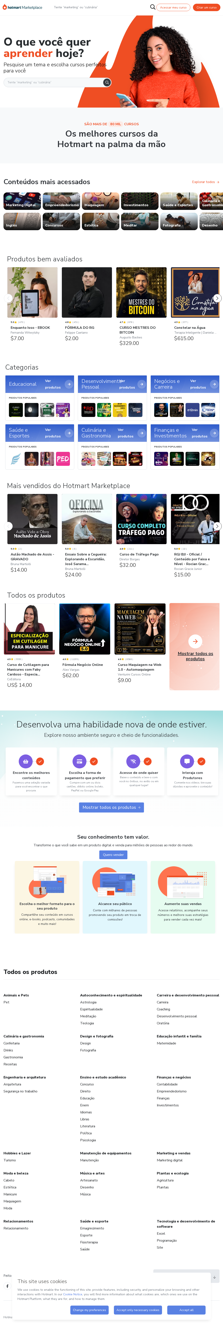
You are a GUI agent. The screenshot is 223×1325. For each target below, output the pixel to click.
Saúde (85, 1249)
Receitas (10, 1064)
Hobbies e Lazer (17, 1153)
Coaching (163, 1009)
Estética (9, 1187)
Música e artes (92, 1173)
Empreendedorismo (172, 1091)
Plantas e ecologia (173, 1173)
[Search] (107, 82)
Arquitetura (12, 1084)
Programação (167, 1240)
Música (85, 1194)
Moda (7, 1208)
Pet (6, 1002)
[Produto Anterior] (8, 294)
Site (160, 1247)
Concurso (87, 1084)
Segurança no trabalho (20, 1091)
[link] (22, 201)
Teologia (87, 1023)
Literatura (87, 1126)
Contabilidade (167, 1084)
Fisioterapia (89, 1242)
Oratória (163, 1023)
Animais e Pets (16, 995)
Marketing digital (170, 1160)
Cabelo (8, 1180)
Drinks (8, 1050)
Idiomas (86, 1112)
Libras (84, 1119)
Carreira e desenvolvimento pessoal (188, 995)
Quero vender (113, 854)
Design (85, 1043)
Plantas (163, 1187)
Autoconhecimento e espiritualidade (111, 995)
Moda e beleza (15, 1173)
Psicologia (88, 1140)
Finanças (163, 1098)
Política (86, 1133)
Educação (87, 1098)
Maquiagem (12, 1201)
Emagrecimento (92, 1228)
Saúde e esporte (94, 1221)
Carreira (162, 1002)
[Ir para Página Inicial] (22, 7)
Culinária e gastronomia (23, 1036)
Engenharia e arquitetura (24, 1077)
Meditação (88, 1016)
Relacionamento (15, 1228)
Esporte (86, 1235)
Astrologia (88, 1002)
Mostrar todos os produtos (109, 807)
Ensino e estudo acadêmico (103, 1077)
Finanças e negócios (174, 1077)
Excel (161, 1233)
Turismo (9, 1160)
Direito (85, 1091)
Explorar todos (203, 182)
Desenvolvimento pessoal (177, 1016)
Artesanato (89, 1180)
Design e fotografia (96, 1036)
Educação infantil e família (179, 1036)
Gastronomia (13, 1057)
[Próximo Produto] (217, 294)
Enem (84, 1105)
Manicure (10, 1194)
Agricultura (165, 1180)
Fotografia (88, 1050)
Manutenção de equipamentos (106, 1153)
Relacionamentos (18, 1221)
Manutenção (89, 1160)
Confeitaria (11, 1043)
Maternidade (166, 1043)
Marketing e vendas (174, 1153)
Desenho (87, 1187)
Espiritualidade (91, 1009)
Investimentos (168, 1105)
